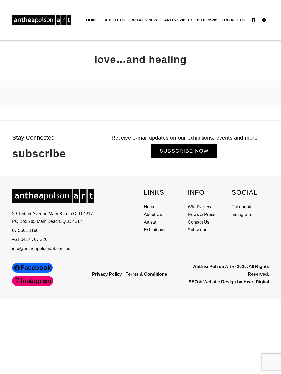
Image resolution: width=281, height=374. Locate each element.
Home (92, 20)
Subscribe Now (184, 151)
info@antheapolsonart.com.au (41, 248)
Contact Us (232, 20)
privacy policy (107, 274)
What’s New (145, 20)
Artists (150, 222)
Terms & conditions (146, 274)
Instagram (241, 214)
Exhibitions (200, 20)
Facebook (241, 207)
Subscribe (197, 230)
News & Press (201, 214)
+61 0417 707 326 (29, 239)
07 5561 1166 (25, 230)
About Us (115, 20)
